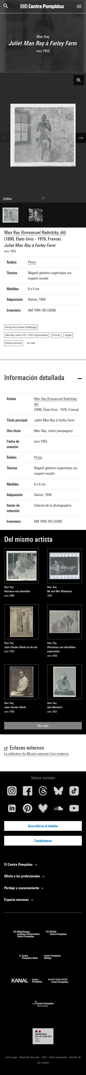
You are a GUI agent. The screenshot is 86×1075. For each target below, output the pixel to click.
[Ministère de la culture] (43, 1036)
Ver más (43, 725)
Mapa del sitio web (29, 1057)
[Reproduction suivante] (81, 138)
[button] (43, 378)
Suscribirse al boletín (43, 826)
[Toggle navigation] (79, 6)
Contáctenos (43, 841)
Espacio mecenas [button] (17, 899)
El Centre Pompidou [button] (18, 864)
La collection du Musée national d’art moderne (36, 753)
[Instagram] (12, 792)
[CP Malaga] (55, 960)
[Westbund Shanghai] (61, 984)
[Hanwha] (43, 1008)
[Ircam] (59, 936)
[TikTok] (74, 792)
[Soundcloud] (58, 810)
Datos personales (58, 1057)
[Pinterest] (27, 810)
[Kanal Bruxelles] (30, 984)
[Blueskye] (58, 792)
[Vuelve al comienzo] (76, 1065)
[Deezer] (43, 810)
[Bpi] (29, 936)
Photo (32, 262)
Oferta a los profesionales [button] (22, 876)
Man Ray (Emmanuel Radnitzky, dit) (35, 232)
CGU (44, 1057)
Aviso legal (11, 1057)
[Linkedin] (12, 810)
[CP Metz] (31, 960)
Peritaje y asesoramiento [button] (22, 888)
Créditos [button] (7, 198)
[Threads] (43, 792)
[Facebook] (27, 792)
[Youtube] (74, 810)
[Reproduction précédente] (5, 138)
